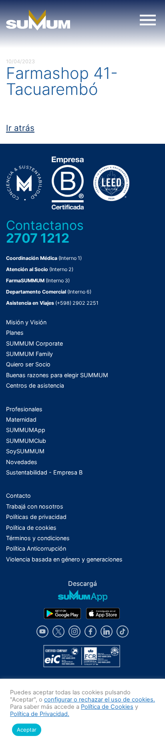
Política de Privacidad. (39, 714)
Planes (15, 332)
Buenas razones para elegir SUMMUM (57, 375)
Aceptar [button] (26, 729)
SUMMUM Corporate (34, 343)
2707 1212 (37, 238)
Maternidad (21, 419)
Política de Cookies (107, 706)
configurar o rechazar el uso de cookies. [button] (99, 699)
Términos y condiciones (38, 538)
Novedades (21, 461)
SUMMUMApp (25, 429)
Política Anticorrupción (36, 548)
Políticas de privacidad (36, 516)
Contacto (18, 495)
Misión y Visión (26, 322)
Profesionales (24, 409)
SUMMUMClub (26, 440)
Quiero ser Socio (28, 364)
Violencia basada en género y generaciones (64, 559)
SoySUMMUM (25, 451)
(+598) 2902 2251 (77, 303)
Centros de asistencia (35, 385)
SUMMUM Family (29, 353)
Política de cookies (31, 527)
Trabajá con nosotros (34, 506)
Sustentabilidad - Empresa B (44, 472)
